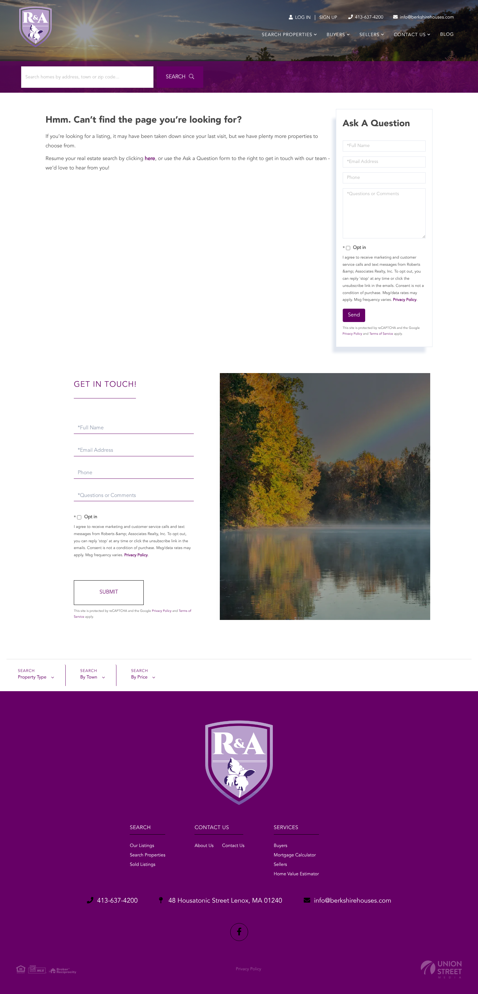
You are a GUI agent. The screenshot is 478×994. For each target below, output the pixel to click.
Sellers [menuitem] (369, 35)
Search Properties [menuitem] (287, 35)
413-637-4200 (368, 17)
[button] (180, 77)
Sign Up (328, 18)
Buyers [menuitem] (336, 35)
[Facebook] (239, 932)
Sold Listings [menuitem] (142, 865)
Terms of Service (381, 334)
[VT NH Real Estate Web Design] (441, 969)
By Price (139, 677)
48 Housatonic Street (224, 901)
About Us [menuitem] (203, 846)
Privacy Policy (405, 300)
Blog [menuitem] (447, 35)
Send (354, 315)
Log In (302, 18)
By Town (88, 677)
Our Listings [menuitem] (142, 846)
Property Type (32, 677)
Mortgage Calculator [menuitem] (295, 855)
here (150, 158)
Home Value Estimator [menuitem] (296, 874)
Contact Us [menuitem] (410, 35)
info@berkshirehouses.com (426, 17)
